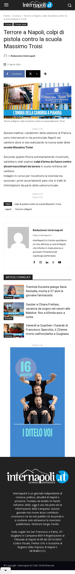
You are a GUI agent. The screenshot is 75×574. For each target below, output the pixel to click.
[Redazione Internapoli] (6, 56)
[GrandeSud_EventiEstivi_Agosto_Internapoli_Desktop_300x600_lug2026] (37, 402)
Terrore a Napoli (23, 209)
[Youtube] (59, 261)
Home (7, 15)
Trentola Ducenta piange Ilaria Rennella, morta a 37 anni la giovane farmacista (46, 291)
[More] (45, 73)
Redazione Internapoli (23, 55)
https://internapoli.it (42, 235)
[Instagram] (40, 261)
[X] (53, 261)
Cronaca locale (20, 24)
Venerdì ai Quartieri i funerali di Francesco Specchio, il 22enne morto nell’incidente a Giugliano (47, 330)
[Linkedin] (47, 261)
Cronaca (16, 15)
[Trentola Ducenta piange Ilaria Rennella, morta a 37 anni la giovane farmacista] (14, 292)
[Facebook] (34, 261)
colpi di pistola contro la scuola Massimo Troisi (37, 204)
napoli (8, 209)
